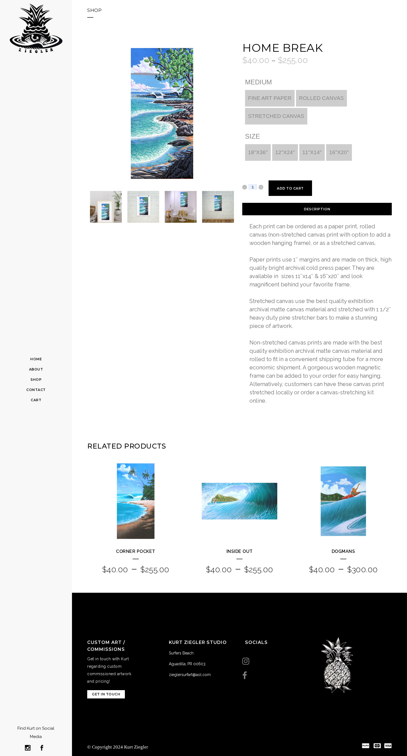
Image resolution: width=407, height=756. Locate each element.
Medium (258, 82)
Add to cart (290, 188)
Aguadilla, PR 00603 (187, 664)
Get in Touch (106, 694)
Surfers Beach (181, 653)
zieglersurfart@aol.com (190, 674)
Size (252, 136)
